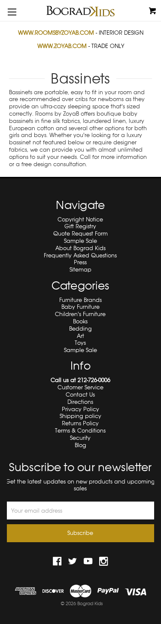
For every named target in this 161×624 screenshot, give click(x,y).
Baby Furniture (80, 307)
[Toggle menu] (12, 12)
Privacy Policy (80, 409)
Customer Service (80, 387)
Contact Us (80, 394)
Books (80, 321)
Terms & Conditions (80, 430)
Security (80, 438)
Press (80, 262)
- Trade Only (80, 46)
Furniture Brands (80, 300)
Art (80, 336)
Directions (80, 402)
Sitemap (80, 269)
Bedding (80, 328)
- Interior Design (80, 32)
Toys (80, 342)
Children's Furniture (80, 314)
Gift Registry (80, 226)
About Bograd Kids (80, 248)
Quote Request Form (80, 233)
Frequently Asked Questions (80, 255)
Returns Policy (80, 423)
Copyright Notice (80, 219)
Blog (80, 445)
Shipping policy (80, 416)
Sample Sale (80, 241)
